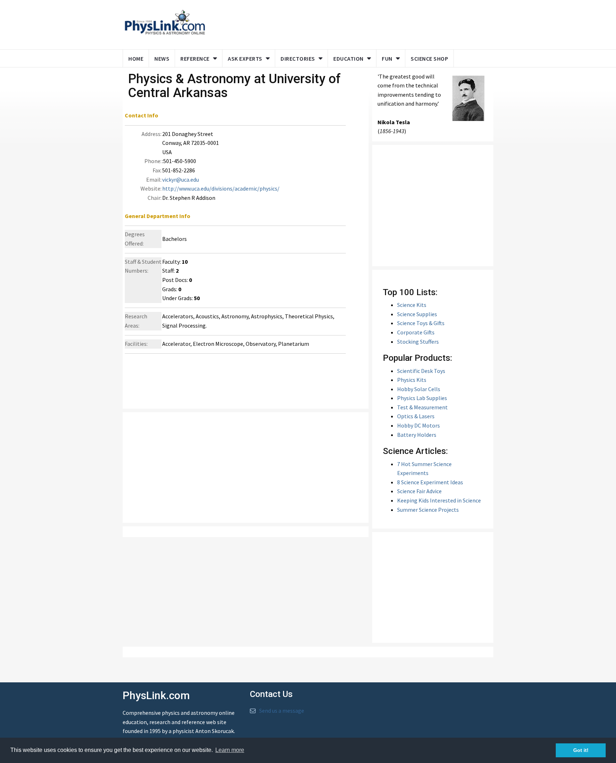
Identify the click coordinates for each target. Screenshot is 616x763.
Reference (195, 58)
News (161, 58)
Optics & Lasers (416, 416)
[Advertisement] (348, 23)
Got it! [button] (581, 750)
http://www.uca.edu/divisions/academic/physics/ (220, 188)
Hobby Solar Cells (418, 389)
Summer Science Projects (428, 509)
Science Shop (429, 58)
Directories (298, 58)
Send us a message (281, 710)
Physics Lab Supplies (422, 397)
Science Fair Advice (419, 491)
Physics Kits (411, 379)
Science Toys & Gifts (421, 323)
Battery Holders (416, 434)
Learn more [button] (229, 750)
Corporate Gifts (416, 332)
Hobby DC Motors (418, 425)
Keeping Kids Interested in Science (439, 500)
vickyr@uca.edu (180, 179)
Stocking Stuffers (418, 341)
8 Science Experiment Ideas (430, 482)
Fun (387, 58)
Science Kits (411, 304)
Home (135, 58)
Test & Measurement (422, 407)
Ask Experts (245, 58)
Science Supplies (417, 314)
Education (348, 58)
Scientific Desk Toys (421, 370)
